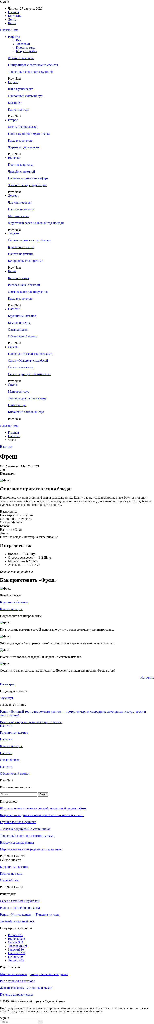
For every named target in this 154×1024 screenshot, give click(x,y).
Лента (12, 19)
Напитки (14, 309)
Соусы (12, 384)
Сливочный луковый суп (25, 96)
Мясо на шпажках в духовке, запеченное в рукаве (34, 974)
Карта (12, 23)
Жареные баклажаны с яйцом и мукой (26, 987)
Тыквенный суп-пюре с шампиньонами (27, 835)
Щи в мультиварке (20, 89)
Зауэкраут (6, 698)
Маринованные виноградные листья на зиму (31, 849)
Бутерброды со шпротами (25, 260)
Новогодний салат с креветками (30, 353)
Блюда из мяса (25, 47)
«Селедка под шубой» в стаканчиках (25, 829)
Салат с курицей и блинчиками (29, 374)
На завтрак (7, 684)
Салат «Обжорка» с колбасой (28, 360)
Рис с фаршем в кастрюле (17, 981)
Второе (13, 120)
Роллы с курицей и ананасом (20, 907)
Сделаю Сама (9, 30)
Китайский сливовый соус (26, 412)
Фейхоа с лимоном (21, 58)
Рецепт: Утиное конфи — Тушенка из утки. (30, 914)
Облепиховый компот (23, 336)
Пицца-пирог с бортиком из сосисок (33, 65)
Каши (12, 271)
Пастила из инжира (21, 209)
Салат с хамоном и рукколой (19, 901)
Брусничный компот (22, 316)
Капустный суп (18, 109)
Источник (147, 677)
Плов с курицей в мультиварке (29, 133)
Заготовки (23, 44)
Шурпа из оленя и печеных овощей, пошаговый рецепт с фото (43, 808)
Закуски (13, 233)
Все (18, 40)
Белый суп (15, 102)
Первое (13, 82)
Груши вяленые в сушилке (18, 822)
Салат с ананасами (20, 367)
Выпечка (14, 157)
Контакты (14, 15)
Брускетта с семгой (21, 247)
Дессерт (13, 195)
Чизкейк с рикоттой (21, 171)
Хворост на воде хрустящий (27, 185)
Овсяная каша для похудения (28, 291)
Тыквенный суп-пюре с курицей (30, 71)
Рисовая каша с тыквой (24, 285)
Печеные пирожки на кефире (28, 178)
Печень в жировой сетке (16, 994)
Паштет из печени (20, 254)
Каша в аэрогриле (20, 140)
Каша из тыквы (18, 278)
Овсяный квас (17, 329)
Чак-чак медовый (20, 202)
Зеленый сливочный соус (17, 921)
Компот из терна (19, 322)
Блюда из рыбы (26, 51)
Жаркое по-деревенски (23, 147)
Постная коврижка (20, 164)
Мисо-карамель (18, 216)
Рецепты (14, 36)
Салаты (13, 347)
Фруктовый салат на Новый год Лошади (36, 223)
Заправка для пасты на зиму (27, 398)
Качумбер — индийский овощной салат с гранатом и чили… (42, 815)
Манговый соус (18, 391)
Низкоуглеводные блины (17, 842)
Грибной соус (17, 405)
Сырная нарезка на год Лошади (29, 240)
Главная (13, 12)
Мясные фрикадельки (23, 127)
